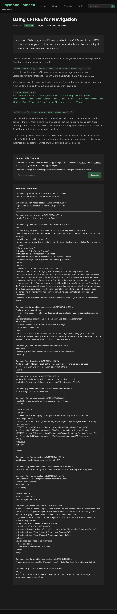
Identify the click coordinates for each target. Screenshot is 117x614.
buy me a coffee (33, 165)
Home (43, 6)
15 (26, 559)
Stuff (80, 6)
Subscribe (94, 175)
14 (26, 505)
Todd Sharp (18, 129)
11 (26, 457)
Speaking (68, 6)
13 (26, 476)
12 (26, 466)
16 (26, 568)
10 (26, 398)
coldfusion (29, 25)
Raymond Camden (18, 4)
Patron (83, 162)
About (54, 6)
